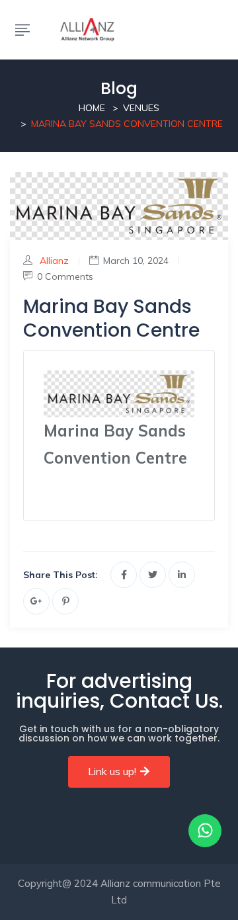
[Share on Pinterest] (65, 601)
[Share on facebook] (123, 575)
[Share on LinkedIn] (182, 575)
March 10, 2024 (136, 261)
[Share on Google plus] (36, 601)
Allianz (54, 261)
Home (92, 108)
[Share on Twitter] (152, 575)
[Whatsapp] (204, 830)
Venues (141, 108)
